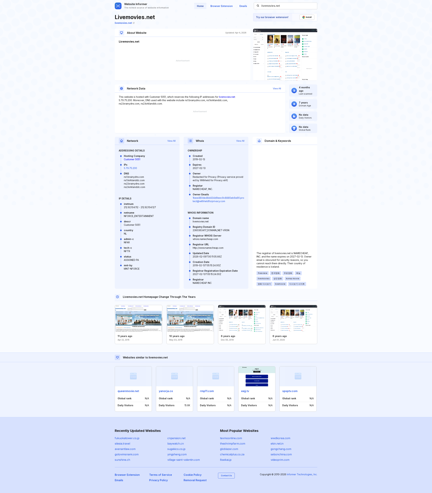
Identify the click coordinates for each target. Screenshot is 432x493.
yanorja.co (166, 391)
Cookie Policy (192, 474)
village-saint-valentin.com (183, 459)
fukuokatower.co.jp (127, 438)
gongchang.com (281, 449)
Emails (243, 6)
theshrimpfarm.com (232, 443)
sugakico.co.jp (176, 449)
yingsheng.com (177, 454)
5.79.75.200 (130, 168)
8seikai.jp (226, 459)
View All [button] (277, 88)
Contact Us (226, 475)
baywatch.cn (175, 443)
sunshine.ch (122, 459)
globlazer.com (229, 449)
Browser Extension (221, 6)
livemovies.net (123, 22)
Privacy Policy (158, 480)
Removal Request (195, 480)
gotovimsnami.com (127, 454)
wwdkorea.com (280, 438)
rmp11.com (207, 391)
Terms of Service (160, 474)
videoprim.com (280, 459)
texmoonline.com (231, 438)
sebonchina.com (281, 454)
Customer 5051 (132, 159)
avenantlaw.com (125, 449)
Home (200, 6)
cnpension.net (176, 438)
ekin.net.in (277, 443)
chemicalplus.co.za (232, 454)
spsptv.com (290, 391)
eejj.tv (245, 391)
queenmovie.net (128, 391)
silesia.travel (122, 443)
